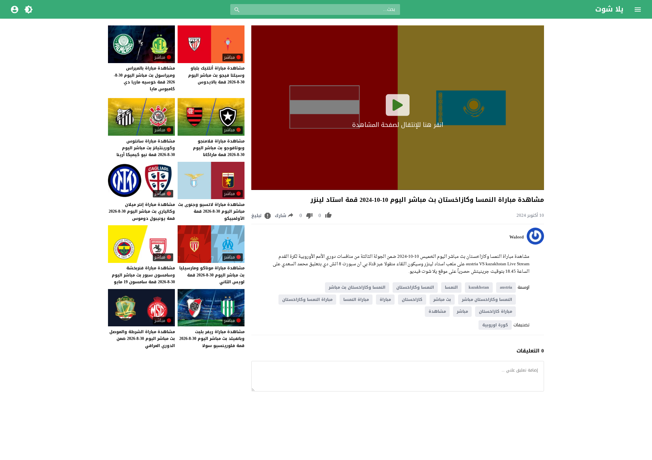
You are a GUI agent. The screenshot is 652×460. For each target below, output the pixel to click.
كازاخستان (412, 299)
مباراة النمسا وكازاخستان (307, 299)
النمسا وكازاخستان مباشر (487, 299)
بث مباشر (442, 299)
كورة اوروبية (495, 325)
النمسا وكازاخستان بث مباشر (357, 287)
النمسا (451, 287)
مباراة (385, 299)
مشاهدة (437, 311)
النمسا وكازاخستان (415, 287)
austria (506, 287)
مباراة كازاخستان (495, 311)
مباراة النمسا (356, 299)
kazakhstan (479, 287)
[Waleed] (535, 243)
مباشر (462, 311)
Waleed (516, 237)
